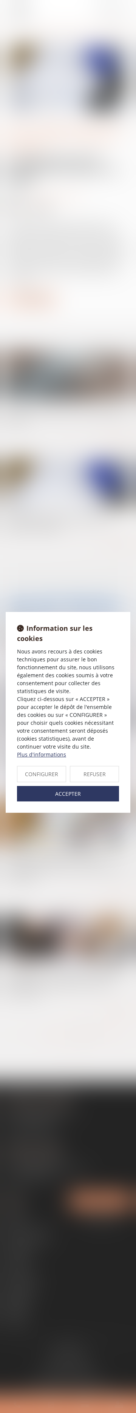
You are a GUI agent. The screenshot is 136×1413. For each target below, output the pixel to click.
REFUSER (94, 774)
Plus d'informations (41, 754)
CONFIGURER (41, 774)
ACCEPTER (68, 793)
